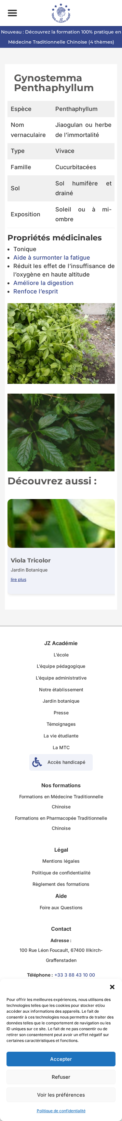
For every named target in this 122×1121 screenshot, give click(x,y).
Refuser (61, 1077)
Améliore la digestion (43, 282)
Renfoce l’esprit (35, 291)
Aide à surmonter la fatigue (51, 257)
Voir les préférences (61, 1095)
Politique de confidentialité (61, 1110)
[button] (112, 987)
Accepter (61, 1059)
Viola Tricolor (31, 560)
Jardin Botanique (29, 570)
